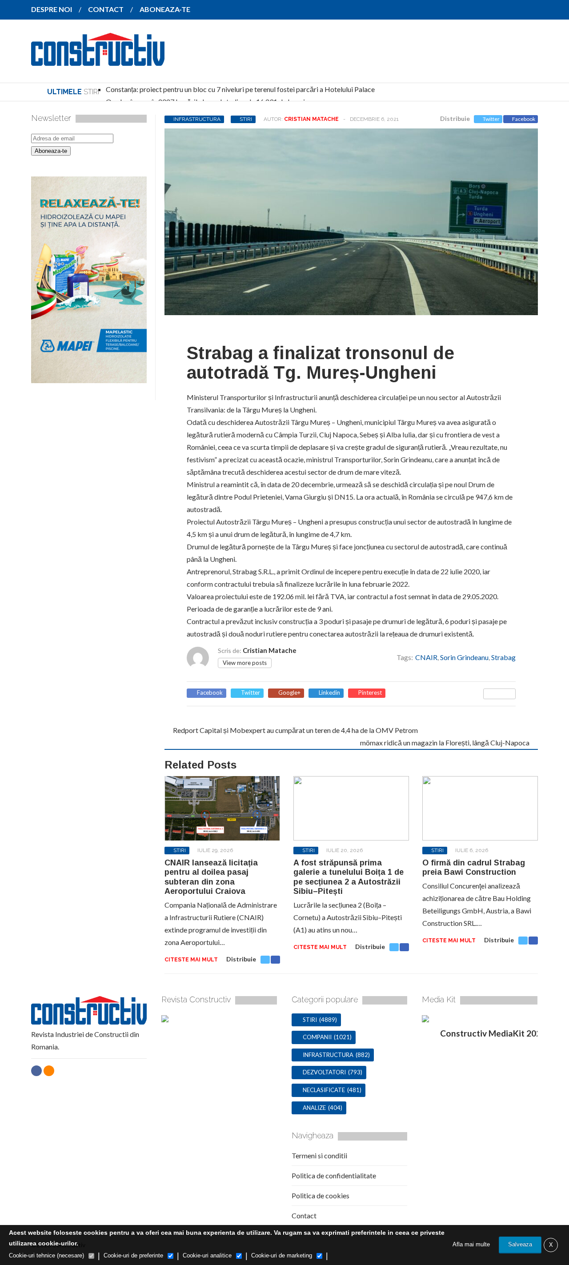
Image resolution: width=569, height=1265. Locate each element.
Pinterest (370, 692)
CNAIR (426, 657)
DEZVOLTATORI (324, 1072)
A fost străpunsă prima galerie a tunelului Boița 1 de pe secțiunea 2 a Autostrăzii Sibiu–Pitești (348, 877)
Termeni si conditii (319, 1155)
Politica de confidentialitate (334, 1175)
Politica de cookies (320, 1195)
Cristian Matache (311, 119)
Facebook (523, 119)
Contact (304, 1215)
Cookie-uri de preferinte (133, 1255)
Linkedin (329, 692)
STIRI (246, 119)
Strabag (503, 657)
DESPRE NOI (51, 9)
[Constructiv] (97, 59)
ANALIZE (314, 1107)
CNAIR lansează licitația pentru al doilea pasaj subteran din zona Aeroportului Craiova (211, 877)
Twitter (491, 119)
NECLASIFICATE (324, 1089)
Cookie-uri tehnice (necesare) (46, 1255)
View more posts (245, 662)
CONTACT (106, 9)
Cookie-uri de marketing (281, 1255)
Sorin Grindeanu (464, 657)
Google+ (289, 692)
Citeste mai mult (191, 960)
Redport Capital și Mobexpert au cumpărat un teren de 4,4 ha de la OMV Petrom (295, 730)
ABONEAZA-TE (165, 9)
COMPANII (317, 1037)
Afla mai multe (471, 1244)
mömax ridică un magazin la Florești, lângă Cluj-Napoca (444, 742)
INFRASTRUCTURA (196, 119)
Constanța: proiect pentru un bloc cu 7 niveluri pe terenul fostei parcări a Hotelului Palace (240, 89)
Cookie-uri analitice (207, 1255)
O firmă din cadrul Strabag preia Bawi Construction (473, 867)
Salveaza (520, 1244)
